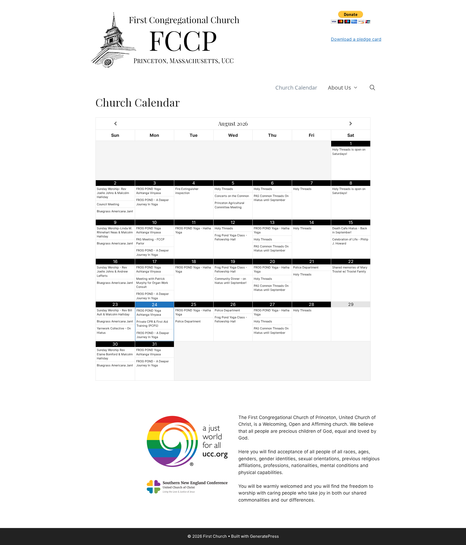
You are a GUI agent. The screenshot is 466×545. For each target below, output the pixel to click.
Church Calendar (296, 87)
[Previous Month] (115, 123)
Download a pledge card (356, 39)
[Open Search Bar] (372, 88)
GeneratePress (264, 536)
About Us (339, 87)
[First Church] (165, 39)
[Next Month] (350, 123)
